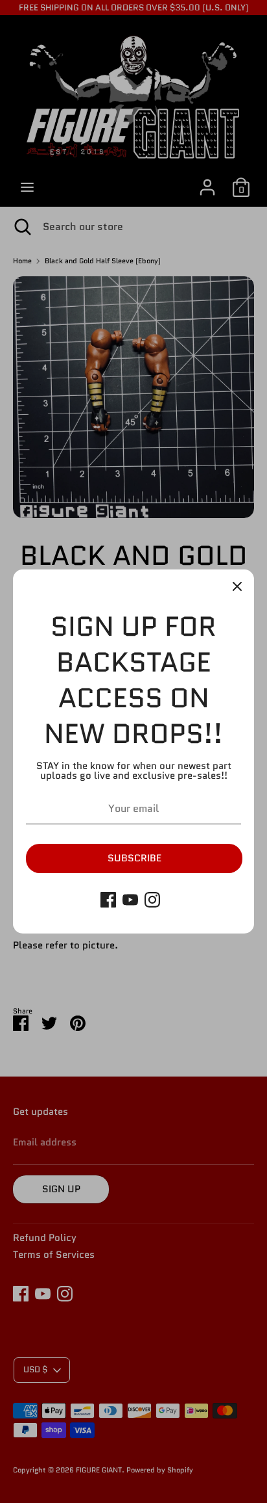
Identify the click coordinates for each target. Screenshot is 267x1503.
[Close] (237, 586)
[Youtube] (130, 900)
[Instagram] (152, 900)
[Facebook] (108, 900)
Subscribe (134, 858)
